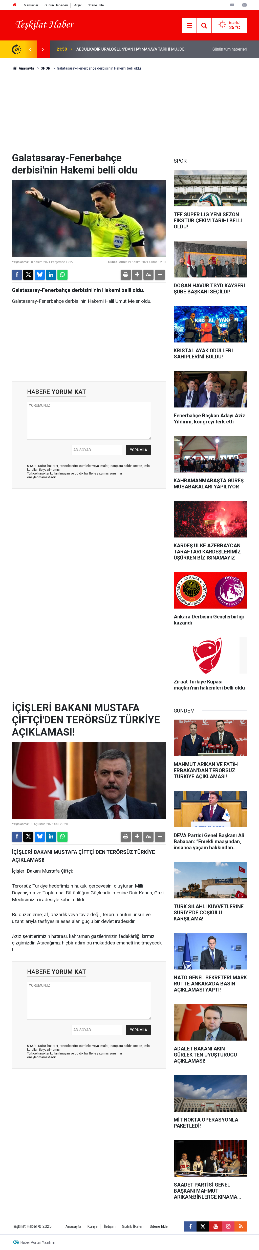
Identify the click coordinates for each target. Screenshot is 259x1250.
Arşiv (77, 5)
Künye (93, 1226)
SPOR (45, 68)
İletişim (110, 1226)
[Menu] (189, 25)
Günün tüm (229, 49)
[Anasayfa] (14, 5)
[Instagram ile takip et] (228, 1226)
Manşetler (31, 5)
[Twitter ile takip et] (203, 1226)
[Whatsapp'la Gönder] (62, 275)
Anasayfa (26, 68)
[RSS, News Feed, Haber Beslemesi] (240, 1226)
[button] (137, 275)
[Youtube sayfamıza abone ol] (215, 1226)
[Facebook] (17, 275)
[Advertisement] (129, 114)
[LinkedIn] (51, 275)
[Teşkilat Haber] (43, 25)
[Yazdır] (126, 275)
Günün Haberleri (56, 5)
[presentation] (30, 49)
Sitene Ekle (96, 5)
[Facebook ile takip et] (190, 1226)
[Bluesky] (40, 275)
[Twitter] (28, 275)
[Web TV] (232, 5)
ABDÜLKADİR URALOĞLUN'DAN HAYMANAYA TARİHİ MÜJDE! (131, 49)
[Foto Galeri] (244, 5)
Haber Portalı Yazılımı (37, 1242)
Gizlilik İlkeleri (132, 1226)
